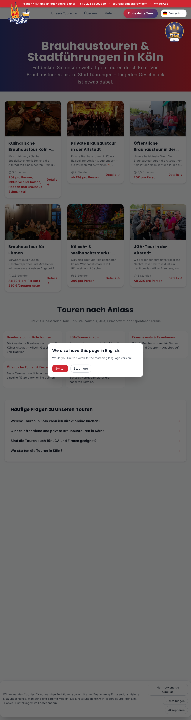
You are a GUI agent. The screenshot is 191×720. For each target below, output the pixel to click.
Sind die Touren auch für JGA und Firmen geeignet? (95, 441)
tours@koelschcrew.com (130, 3)
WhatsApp (161, 3)
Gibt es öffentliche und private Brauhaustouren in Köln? (95, 431)
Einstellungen (175, 700)
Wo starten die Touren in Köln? (95, 451)
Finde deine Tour (140, 13)
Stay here (81, 368)
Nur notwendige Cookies (168, 689)
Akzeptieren (176, 710)
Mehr (108, 13)
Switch (60, 368)
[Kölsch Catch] (174, 32)
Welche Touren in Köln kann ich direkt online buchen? (95, 421)
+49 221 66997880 (93, 3)
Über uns (91, 13)
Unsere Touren (62, 13)
